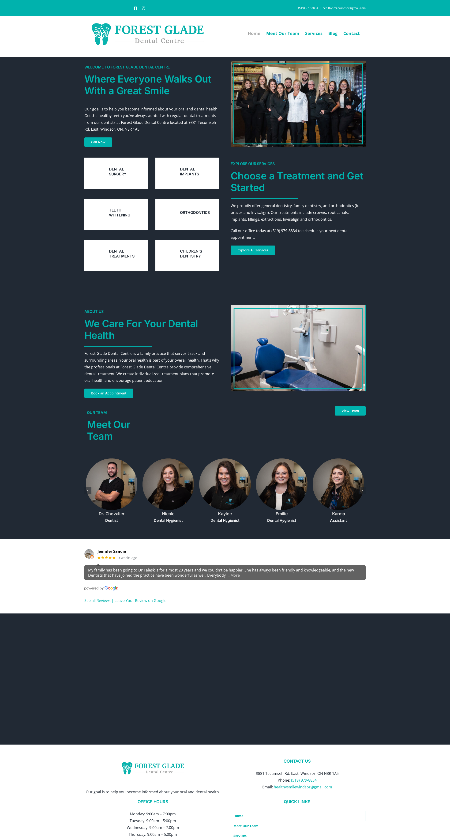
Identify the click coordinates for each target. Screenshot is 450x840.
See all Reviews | (99, 600)
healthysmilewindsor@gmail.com (344, 8)
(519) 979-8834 (304, 780)
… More (233, 575)
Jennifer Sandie (112, 551)
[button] (87, 490)
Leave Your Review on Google (140, 600)
